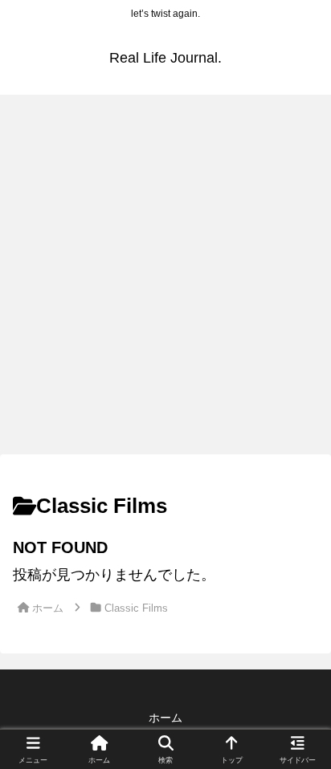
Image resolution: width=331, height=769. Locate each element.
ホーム (165, 717)
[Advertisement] (165, 279)
